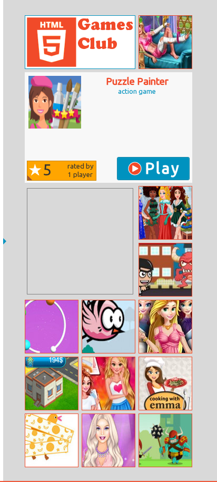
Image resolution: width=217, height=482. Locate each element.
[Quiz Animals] (51, 440)
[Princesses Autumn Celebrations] (108, 383)
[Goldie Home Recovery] (165, 42)
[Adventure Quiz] (165, 440)
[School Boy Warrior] (165, 270)
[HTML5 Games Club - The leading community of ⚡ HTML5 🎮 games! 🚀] (80, 42)
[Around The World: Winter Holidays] (165, 213)
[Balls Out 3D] (51, 326)
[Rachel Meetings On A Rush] (165, 326)
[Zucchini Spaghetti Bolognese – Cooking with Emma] (165, 383)
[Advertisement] (80, 241)
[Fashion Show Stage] (108, 440)
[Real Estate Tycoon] (51, 383)
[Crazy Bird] (108, 326)
